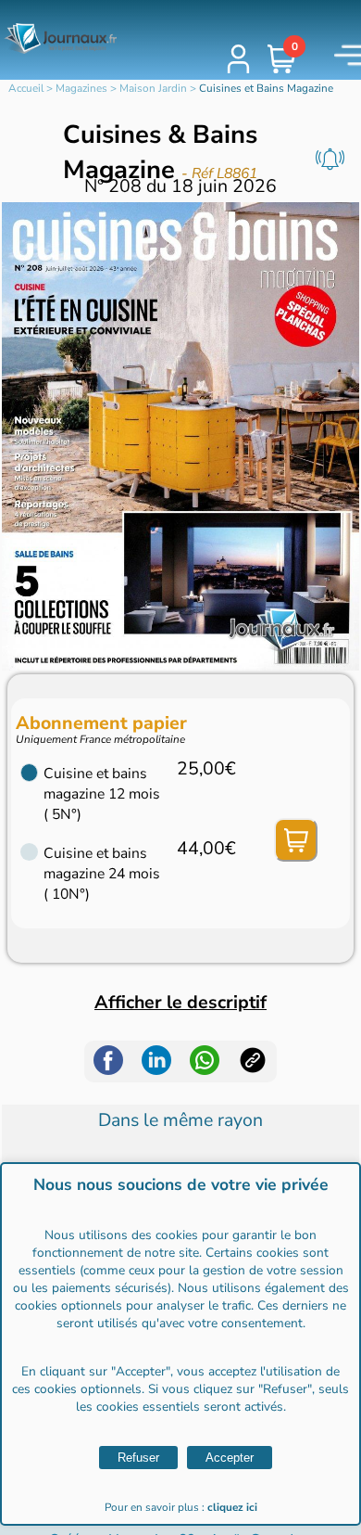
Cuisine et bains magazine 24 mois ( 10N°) (102, 873)
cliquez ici (232, 1507)
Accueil (26, 88)
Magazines (81, 88)
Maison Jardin (153, 88)
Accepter (229, 1458)
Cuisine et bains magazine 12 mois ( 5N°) (102, 794)
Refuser (138, 1458)
